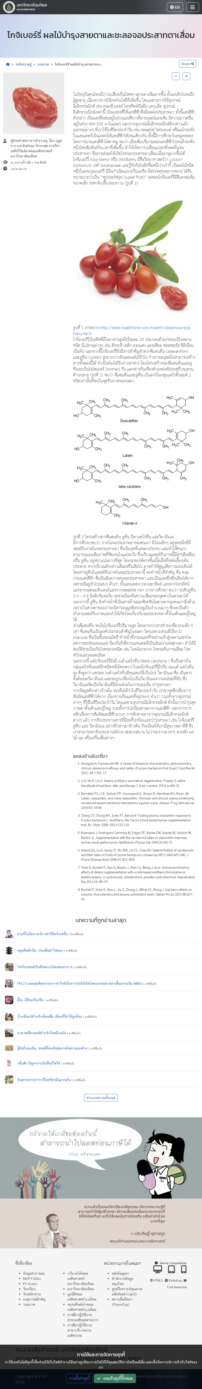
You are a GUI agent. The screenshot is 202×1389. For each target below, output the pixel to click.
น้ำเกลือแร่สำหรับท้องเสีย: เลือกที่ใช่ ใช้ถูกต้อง (49, 1016)
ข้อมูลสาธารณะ (34, 1273)
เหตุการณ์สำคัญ (34, 1299)
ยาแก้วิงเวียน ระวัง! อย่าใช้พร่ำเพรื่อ (42, 934)
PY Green (30, 1283)
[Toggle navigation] (192, 7)
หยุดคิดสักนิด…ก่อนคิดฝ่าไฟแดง (40, 950)
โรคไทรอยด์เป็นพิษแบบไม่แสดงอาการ (44, 967)
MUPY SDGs (32, 1278)
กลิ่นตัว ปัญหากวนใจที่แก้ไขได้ (38, 1063)
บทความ (43, 64)
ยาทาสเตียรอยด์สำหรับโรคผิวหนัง (41, 1033)
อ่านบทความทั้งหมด (101, 1097)
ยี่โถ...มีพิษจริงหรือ (30, 1000)
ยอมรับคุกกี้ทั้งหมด (117, 1378)
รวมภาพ (29, 1304)
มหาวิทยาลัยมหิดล (80, 1289)
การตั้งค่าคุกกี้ (79, 1378)
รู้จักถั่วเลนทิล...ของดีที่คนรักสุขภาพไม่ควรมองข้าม (52, 1048)
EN (177, 7)
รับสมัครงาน (32, 1294)
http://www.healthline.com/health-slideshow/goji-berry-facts (132, 331)
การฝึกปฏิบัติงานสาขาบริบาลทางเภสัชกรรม (79, 1330)
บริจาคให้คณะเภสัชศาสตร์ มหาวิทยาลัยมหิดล (80, 1278)
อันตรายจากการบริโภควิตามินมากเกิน (44, 1079)
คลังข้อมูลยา (120, 1273)
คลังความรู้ (24, 64)
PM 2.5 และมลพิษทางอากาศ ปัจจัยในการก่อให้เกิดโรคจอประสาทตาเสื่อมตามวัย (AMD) (79, 983)
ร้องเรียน (29, 1289)
